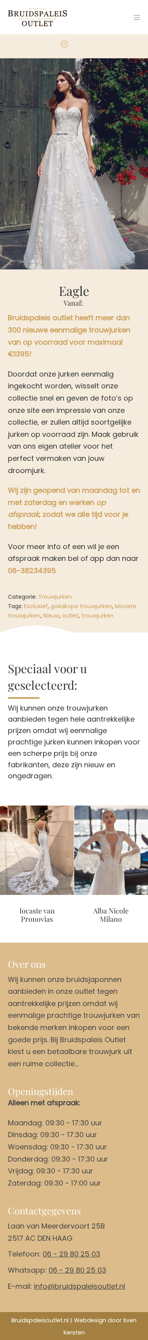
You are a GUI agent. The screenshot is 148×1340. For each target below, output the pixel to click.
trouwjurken (97, 616)
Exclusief (36, 606)
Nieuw (51, 616)
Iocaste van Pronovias (37, 915)
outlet (70, 616)
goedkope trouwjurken (81, 606)
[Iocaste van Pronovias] (37, 850)
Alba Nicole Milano (111, 915)
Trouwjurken (55, 597)
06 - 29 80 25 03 (71, 1254)
